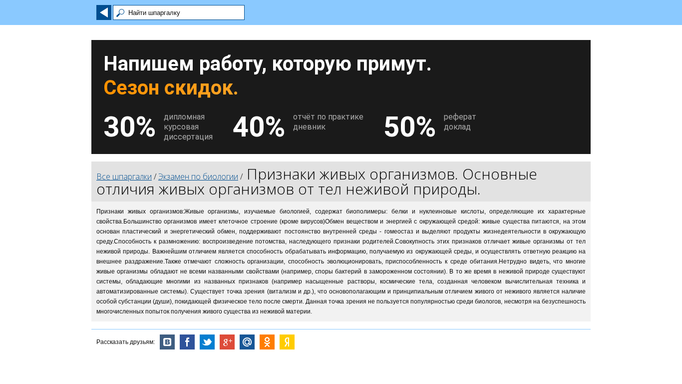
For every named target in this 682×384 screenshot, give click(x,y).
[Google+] (227, 342)
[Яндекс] (287, 342)
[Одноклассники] (267, 342)
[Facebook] (187, 342)
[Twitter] (207, 342)
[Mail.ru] (247, 342)
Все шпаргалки (124, 176)
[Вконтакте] (167, 342)
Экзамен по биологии (198, 176)
